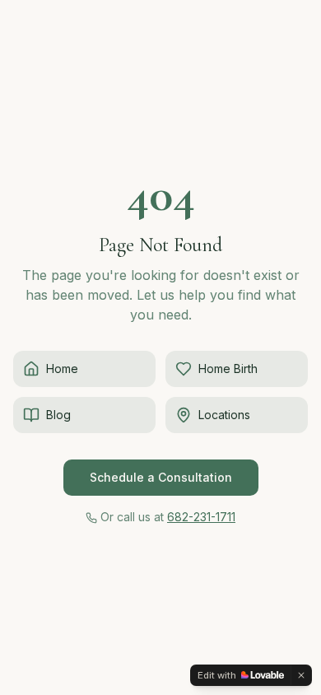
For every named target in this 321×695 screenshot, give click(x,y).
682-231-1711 (201, 517)
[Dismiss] (301, 675)
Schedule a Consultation (161, 477)
